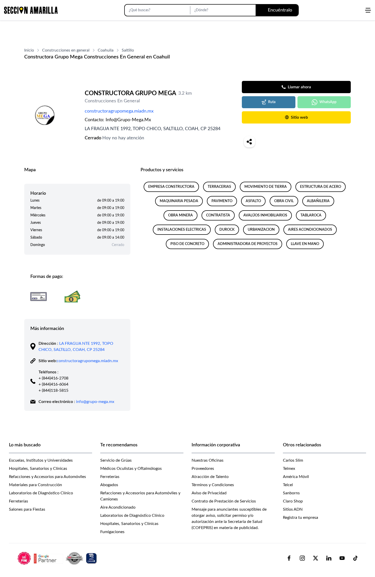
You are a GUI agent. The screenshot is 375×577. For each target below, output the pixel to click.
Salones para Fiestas (27, 509)
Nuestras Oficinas (207, 460)
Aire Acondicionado (117, 507)
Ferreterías (18, 501)
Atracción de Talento (210, 477)
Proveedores (203, 468)
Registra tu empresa (300, 517)
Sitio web (299, 117)
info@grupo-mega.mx (95, 402)
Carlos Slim (293, 460)
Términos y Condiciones (213, 485)
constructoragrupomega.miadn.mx (119, 111)
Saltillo (128, 50)
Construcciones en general (66, 50)
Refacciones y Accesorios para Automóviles (47, 477)
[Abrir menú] (368, 10)
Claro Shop (293, 501)
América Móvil (296, 477)
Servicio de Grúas (116, 460)
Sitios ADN (293, 509)
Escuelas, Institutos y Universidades (41, 460)
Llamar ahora (299, 87)
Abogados (109, 485)
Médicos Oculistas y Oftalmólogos (131, 468)
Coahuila (106, 50)
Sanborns (291, 493)
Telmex (289, 468)
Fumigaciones (112, 532)
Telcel (288, 485)
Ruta (272, 102)
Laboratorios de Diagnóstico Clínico (41, 493)
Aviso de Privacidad (209, 493)
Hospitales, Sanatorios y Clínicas (38, 468)
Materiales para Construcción (35, 485)
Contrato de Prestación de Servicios (224, 501)
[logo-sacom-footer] (58, 558)
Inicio (29, 50)
